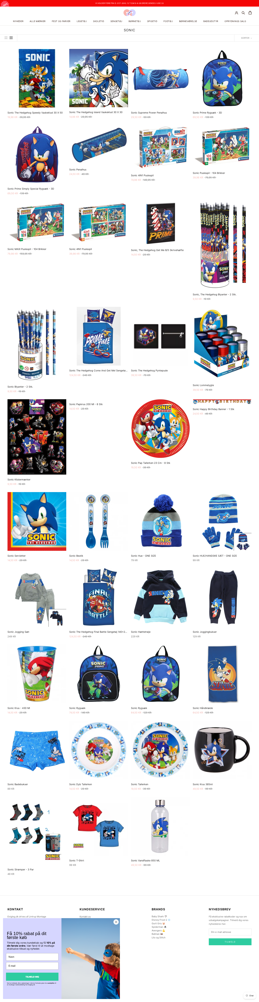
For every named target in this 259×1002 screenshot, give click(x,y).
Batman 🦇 (157, 934)
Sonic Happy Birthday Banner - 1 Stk (213, 409)
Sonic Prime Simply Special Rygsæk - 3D (30, 188)
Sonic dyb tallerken (80, 784)
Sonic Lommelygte (203, 385)
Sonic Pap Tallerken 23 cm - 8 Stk (150, 462)
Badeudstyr (210, 21)
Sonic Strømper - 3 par (20, 869)
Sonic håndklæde (203, 708)
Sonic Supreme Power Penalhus (149, 112)
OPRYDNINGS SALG (235, 21)
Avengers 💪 (158, 930)
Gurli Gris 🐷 (158, 923)
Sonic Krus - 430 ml (18, 708)
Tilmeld (230, 942)
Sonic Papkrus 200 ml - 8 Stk (86, 404)
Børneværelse (188, 21)
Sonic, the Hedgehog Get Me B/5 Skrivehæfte (157, 250)
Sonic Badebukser (17, 784)
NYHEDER (18, 21)
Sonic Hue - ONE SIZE (143, 555)
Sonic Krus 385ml (203, 784)
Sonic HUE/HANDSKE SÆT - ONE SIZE (215, 555)
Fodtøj (168, 21)
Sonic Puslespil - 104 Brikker (209, 172)
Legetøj (82, 21)
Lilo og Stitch (158, 937)
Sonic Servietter (16, 555)
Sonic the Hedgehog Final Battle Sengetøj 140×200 (98, 631)
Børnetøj (135, 21)
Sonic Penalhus (77, 169)
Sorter (245, 38)
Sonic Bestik (76, 555)
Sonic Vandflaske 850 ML (145, 860)
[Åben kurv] (250, 12)
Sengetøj (116, 21)
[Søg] (243, 12)
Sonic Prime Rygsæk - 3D (207, 112)
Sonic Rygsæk (77, 708)
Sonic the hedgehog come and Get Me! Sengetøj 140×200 (103, 370)
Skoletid (98, 21)
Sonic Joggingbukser (205, 631)
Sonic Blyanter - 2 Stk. (20, 386)
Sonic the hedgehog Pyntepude (149, 370)
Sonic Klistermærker (18, 479)
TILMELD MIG (32, 976)
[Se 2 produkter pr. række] (6, 37)
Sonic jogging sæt (18, 631)
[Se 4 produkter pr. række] (11, 37)
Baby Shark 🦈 (159, 916)
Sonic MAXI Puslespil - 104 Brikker (26, 249)
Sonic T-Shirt (76, 860)
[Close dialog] (116, 922)
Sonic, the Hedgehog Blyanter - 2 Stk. (214, 294)
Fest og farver (61, 21)
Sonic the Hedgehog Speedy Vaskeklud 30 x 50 (35, 112)
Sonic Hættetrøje (140, 631)
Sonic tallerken (139, 784)
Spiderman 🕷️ (159, 926)
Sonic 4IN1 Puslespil (142, 175)
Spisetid (152, 21)
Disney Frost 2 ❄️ (161, 919)
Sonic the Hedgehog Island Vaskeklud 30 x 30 (95, 112)
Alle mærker (38, 21)
